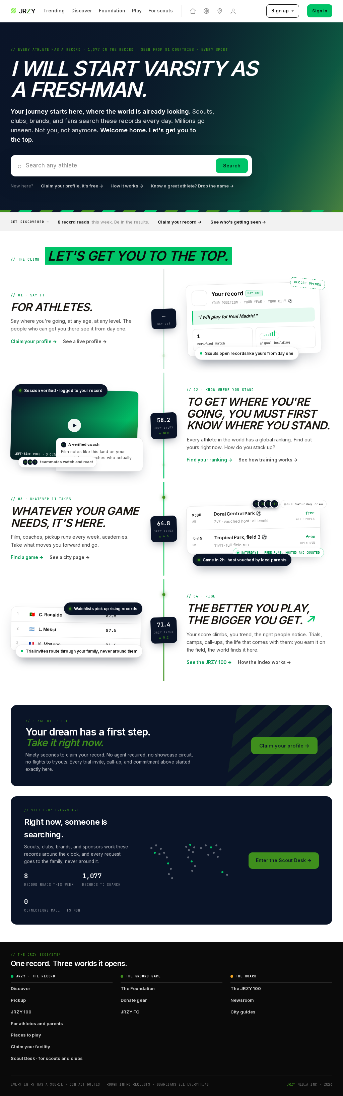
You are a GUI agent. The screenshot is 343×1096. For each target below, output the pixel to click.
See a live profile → (85, 341)
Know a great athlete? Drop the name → (192, 185)
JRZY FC (130, 1011)
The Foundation (138, 988)
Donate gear (134, 1000)
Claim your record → (180, 222)
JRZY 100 (21, 1011)
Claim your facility (30, 1046)
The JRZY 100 (245, 988)
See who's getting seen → (238, 222)
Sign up (282, 10)
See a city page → (70, 557)
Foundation (112, 10)
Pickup (18, 1000)
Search (232, 165)
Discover (81, 10)
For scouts (160, 10)
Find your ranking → (209, 459)
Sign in (319, 10)
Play (137, 10)
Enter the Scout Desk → (284, 860)
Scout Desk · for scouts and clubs (47, 1058)
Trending (54, 10)
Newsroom (242, 1000)
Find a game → (27, 557)
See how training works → (268, 459)
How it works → (127, 185)
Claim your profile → (34, 341)
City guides (243, 1011)
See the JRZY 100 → (209, 662)
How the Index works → (264, 662)
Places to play (26, 1035)
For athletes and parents (37, 1023)
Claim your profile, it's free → (72, 185)
